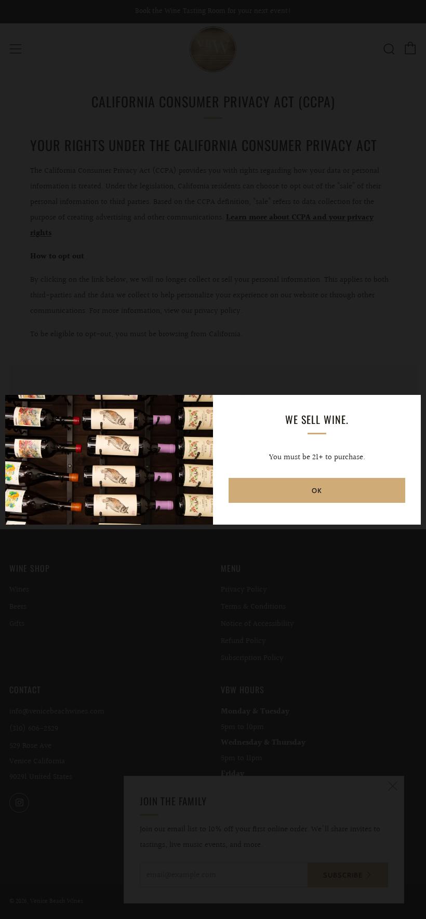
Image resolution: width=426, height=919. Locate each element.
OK (317, 490)
